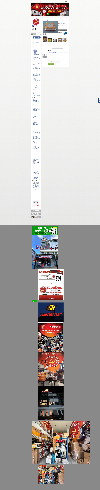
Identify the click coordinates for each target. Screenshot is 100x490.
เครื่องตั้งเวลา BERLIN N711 (35, 163)
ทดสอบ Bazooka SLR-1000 (35, 124)
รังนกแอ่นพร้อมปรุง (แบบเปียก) (36, 192)
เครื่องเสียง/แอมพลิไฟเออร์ (35, 73)
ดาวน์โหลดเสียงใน (34, 53)
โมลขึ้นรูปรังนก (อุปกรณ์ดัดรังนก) (36, 186)
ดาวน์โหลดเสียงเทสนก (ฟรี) (35, 51)
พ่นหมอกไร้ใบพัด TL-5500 (35, 149)
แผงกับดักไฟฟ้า (34, 189)
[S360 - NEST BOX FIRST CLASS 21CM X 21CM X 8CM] (45, 39)
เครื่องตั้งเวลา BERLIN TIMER (36, 162)
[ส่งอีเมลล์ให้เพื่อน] (64, 34)
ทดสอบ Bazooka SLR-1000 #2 (36, 125)
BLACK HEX (34, 117)
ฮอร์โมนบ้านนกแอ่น (35, 93)
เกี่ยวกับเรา (36, 217)
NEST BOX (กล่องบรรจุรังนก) (36, 185)
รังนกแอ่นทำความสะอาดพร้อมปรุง (36, 56)
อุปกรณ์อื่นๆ (34, 94)
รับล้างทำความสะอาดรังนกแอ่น (36, 57)
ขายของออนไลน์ (39, 489)
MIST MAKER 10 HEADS (35, 146)
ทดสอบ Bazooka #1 (35, 122)
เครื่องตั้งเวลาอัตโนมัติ (35, 102)
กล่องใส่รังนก (34, 59)
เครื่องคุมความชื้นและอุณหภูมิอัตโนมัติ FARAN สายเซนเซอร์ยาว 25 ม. (36, 168)
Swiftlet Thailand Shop (34, 25)
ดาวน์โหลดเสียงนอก (35, 52)
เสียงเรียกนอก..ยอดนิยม (35, 89)
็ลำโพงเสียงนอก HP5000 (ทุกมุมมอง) (36, 109)
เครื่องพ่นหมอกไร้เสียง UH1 (35, 148)
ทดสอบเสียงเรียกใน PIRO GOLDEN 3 (36, 159)
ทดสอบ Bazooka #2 (35, 123)
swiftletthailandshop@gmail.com (35, 27)
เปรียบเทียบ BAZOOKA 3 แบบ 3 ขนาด (36, 121)
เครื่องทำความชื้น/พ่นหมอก (35, 99)
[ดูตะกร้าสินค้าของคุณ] (68, 2)
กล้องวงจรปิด (34, 60)
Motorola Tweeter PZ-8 (35, 111)
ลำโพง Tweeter (34, 98)
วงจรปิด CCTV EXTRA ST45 (36, 182)
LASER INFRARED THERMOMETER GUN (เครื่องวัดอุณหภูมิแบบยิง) (36, 179)
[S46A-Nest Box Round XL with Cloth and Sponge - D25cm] (64, 40)
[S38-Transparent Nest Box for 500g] (60, 40)
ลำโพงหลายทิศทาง (35, 100)
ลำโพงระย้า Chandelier (35, 110)
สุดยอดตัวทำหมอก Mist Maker (36, 147)
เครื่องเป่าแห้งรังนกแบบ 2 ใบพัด (36, 187)
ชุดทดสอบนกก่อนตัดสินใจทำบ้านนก (36, 58)
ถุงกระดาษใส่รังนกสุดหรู (35, 184)
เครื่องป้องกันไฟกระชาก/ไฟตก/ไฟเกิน (36, 74)
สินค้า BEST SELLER (35, 50)
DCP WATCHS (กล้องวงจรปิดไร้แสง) (36, 181)
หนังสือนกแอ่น (34, 90)
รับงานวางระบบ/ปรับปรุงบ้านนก (36, 54)
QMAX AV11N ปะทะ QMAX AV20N (36, 158)
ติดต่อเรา (36, 214)
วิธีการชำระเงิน (36, 211)
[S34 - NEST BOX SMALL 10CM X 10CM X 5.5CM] (50, 40)
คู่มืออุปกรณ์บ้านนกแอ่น (35, 48)
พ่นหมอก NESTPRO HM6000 (36, 132)
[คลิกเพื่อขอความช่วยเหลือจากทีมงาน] (66, 1)
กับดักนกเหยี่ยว (34, 190)
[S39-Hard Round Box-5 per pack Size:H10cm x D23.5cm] (55, 40)
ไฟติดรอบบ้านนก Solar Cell (35, 79)
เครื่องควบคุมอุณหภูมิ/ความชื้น (36, 101)
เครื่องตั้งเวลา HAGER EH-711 (36, 161)
